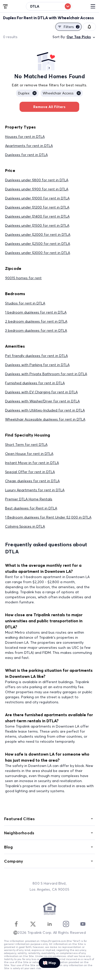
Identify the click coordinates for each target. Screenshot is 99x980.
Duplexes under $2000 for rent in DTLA (37, 234)
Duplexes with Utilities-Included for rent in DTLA (45, 410)
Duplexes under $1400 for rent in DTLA (37, 216)
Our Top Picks (79, 37)
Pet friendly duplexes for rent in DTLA (36, 355)
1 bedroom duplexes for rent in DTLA (36, 312)
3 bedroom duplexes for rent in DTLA (36, 330)
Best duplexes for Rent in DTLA (31, 508)
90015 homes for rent (23, 278)
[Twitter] (33, 924)
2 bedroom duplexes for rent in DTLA (36, 321)
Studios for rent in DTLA (25, 303)
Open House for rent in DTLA (29, 453)
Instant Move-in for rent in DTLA (32, 462)
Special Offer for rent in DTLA (30, 472)
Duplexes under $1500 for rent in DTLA (37, 225)
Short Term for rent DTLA (26, 444)
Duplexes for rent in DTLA (26, 154)
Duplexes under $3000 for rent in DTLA (37, 252)
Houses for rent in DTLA (25, 136)
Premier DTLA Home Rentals (28, 499)
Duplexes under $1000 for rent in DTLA (37, 198)
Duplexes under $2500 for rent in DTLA (37, 243)
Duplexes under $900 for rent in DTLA (36, 189)
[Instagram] (66, 924)
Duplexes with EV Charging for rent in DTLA (41, 392)
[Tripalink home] (5, 6)
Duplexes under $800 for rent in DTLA (36, 180)
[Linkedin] (49, 924)
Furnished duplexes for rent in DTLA (35, 383)
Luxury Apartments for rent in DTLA (34, 490)
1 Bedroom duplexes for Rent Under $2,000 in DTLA (48, 517)
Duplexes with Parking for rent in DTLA (37, 365)
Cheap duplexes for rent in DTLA (32, 481)
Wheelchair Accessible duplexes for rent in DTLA (45, 419)
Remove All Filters (49, 107)
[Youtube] (83, 924)
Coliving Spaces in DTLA (25, 526)
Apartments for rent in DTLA (29, 145)
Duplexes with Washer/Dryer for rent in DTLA (42, 401)
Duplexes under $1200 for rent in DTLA (37, 207)
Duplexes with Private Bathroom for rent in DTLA (46, 374)
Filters (71, 26)
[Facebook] (16, 924)
